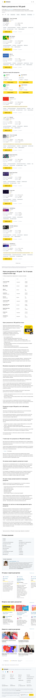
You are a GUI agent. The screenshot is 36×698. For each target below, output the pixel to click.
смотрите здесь (18, 690)
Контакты (3, 676)
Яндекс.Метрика (25, 695)
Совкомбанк (6, 576)
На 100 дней (21, 554)
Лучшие (18, 14)
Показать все (32, 602)
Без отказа (4, 545)
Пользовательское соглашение (30, 679)
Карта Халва (5, 578)
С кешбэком (21, 551)
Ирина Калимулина (13, 561)
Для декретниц (5, 554)
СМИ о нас (12, 675)
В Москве (20, 549)
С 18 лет (4, 540)
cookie (26, 694)
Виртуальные (23, 14)
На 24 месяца (29, 14)
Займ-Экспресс (24, 84)
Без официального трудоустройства (25, 542)
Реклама (19, 676)
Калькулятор (13, 14)
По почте (20, 548)
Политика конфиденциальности (30, 676)
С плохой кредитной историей (8, 551)
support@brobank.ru (5, 685)
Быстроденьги (24, 74)
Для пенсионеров (6, 548)
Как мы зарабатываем (20, 679)
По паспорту (5, 549)
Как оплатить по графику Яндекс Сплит (7, 613)
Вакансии (20, 675)
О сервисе (3, 675)
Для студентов (21, 545)
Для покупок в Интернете (7, 546)
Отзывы (3, 678)
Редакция (11, 676)
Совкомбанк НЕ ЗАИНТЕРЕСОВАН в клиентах (20, 579)
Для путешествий (6, 552)
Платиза (7, 84)
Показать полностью (20, 597)
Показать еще (18, 263)
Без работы (21, 546)
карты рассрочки (9, 9)
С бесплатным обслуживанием (8, 542)
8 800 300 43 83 (12, 685)
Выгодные (20, 540)
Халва (5, 451)
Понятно (31, 694)
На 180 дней (21, 552)
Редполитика (12, 678)
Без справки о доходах (23, 543)
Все (8, 14)
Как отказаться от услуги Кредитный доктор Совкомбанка (22, 613)
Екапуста (8, 74)
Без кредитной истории (7, 543)
